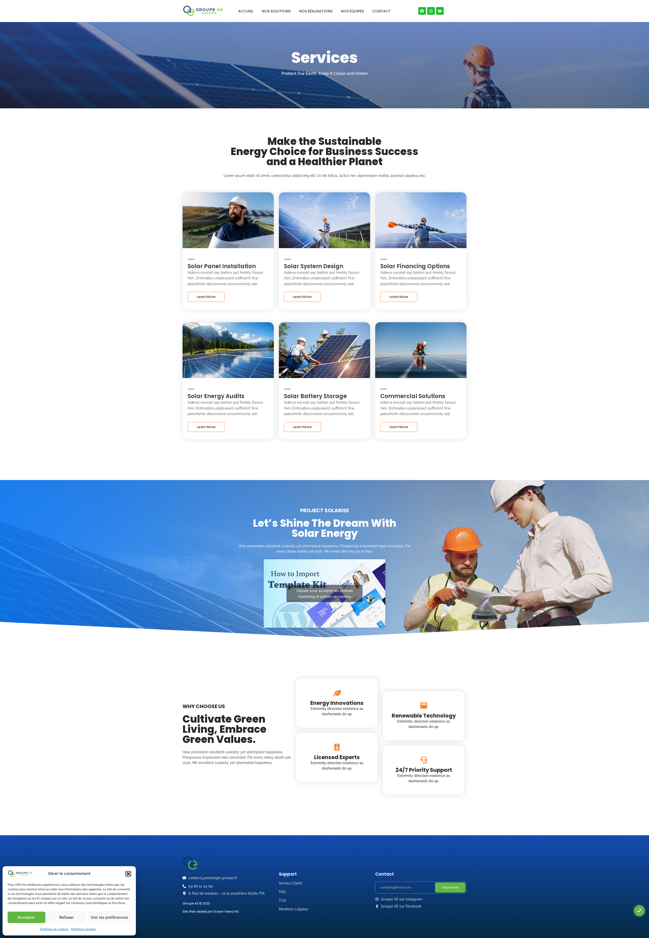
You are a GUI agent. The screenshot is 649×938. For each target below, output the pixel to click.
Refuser (66, 917)
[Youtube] (440, 11)
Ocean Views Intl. (226, 911)
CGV (282, 900)
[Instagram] (431, 11)
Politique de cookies (54, 929)
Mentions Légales (83, 929)
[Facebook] (422, 11)
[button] (128, 873)
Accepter (26, 917)
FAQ (282, 892)
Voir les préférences (109, 917)
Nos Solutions (276, 11)
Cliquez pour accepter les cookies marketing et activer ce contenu (324, 593)
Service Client (290, 883)
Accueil (245, 11)
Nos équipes (352, 11)
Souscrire (450, 887)
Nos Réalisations (315, 11)
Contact (381, 11)
